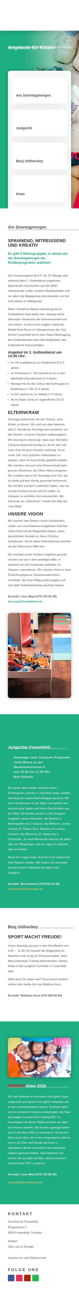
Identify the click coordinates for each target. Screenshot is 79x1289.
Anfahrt (12, 1241)
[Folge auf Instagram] (19, 1278)
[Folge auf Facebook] (11, 1278)
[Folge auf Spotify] (35, 1278)
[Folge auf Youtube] (27, 1278)
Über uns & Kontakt (21, 1246)
